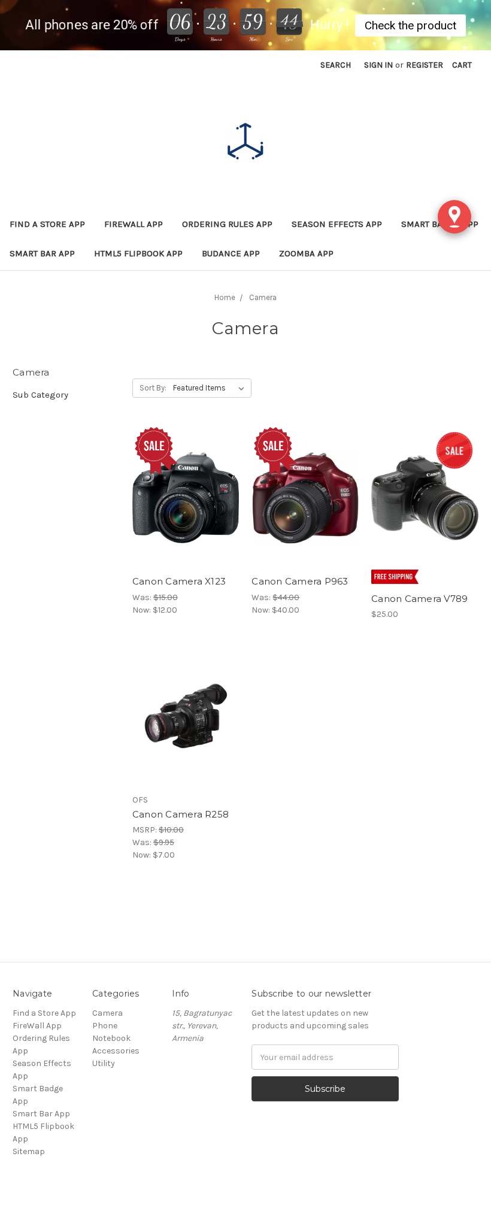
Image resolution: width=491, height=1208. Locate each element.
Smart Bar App (42, 253)
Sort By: (153, 387)
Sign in (378, 65)
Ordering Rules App (227, 224)
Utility (103, 1063)
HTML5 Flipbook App (138, 253)
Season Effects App (337, 224)
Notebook (111, 1038)
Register (424, 65)
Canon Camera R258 (180, 814)
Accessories (116, 1051)
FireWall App (133, 224)
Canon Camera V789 (419, 598)
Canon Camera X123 (179, 581)
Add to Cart (185, 508)
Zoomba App (306, 253)
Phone (104, 1026)
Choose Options (185, 727)
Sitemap (29, 1151)
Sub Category (40, 394)
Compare (182, 487)
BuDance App (231, 253)
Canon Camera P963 (299, 581)
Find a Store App (47, 224)
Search (335, 65)
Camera (107, 1013)
